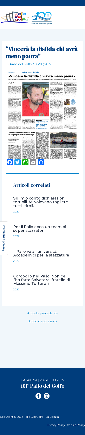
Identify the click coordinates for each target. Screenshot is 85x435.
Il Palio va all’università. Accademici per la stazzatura (41, 253)
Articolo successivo (42, 321)
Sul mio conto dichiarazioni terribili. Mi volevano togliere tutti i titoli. (40, 202)
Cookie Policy (76, 425)
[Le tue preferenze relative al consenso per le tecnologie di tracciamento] (4, 238)
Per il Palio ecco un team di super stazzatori (39, 228)
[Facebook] (38, 396)
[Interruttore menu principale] (80, 18)
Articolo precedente (42, 313)
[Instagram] (47, 396)
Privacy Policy (56, 425)
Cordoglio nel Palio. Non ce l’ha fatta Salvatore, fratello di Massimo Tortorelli (41, 280)
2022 (16, 211)
